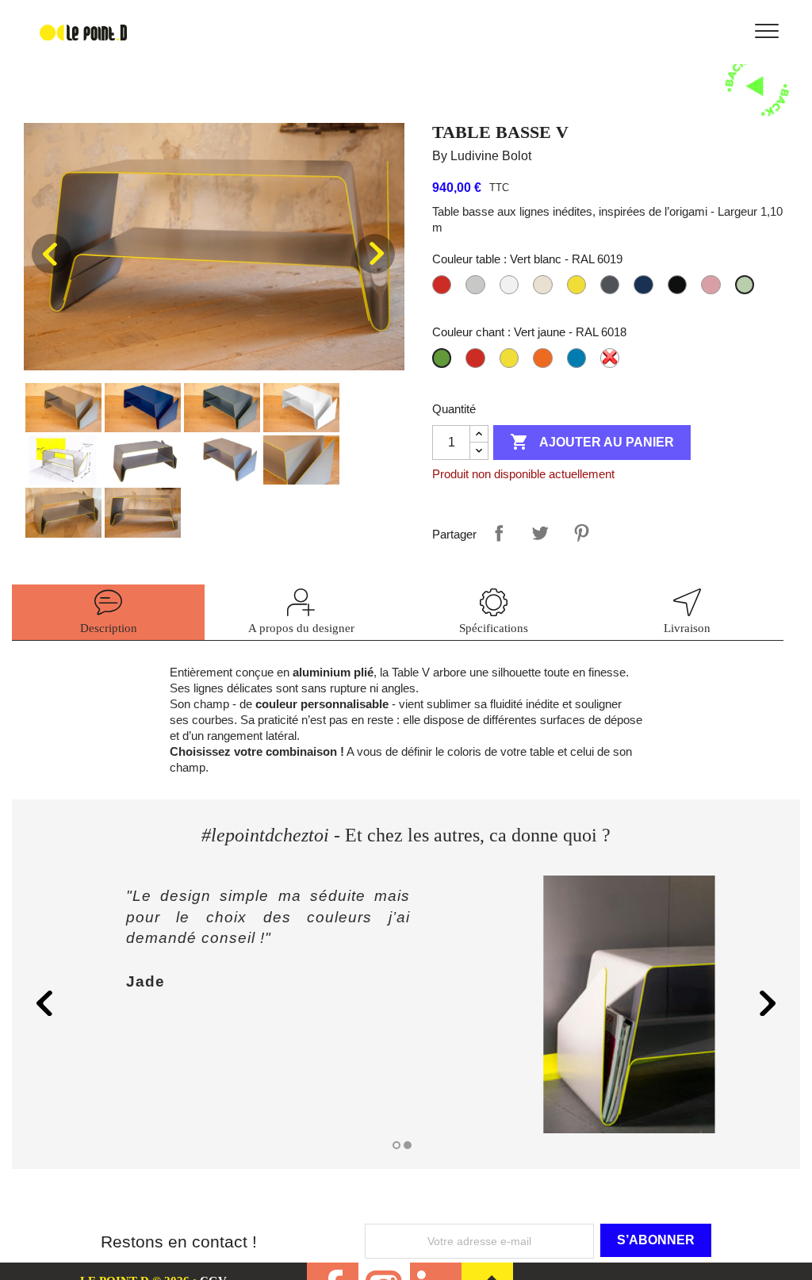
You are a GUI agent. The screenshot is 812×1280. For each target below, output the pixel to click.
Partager (499, 533)
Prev (51, 254)
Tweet (540, 533)
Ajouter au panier (592, 441)
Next (375, 254)
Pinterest (581, 533)
